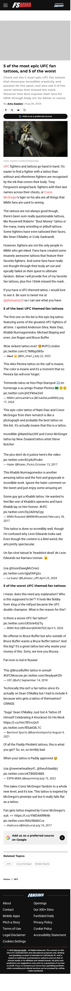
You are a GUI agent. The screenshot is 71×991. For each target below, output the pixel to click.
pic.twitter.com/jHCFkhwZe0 (23, 393)
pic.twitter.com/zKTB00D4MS (23, 773)
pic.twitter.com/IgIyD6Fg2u (22, 573)
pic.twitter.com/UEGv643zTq (23, 623)
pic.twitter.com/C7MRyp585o (23, 351)
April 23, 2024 (48, 578)
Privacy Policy (43, 922)
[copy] (24, 110)
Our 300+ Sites (44, 909)
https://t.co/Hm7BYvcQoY (21, 722)
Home (6, 879)
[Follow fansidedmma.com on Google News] (62, 837)
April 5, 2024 (55, 628)
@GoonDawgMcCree (23, 568)
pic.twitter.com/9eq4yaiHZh (43, 675)
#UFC (43, 507)
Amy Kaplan (15, 103)
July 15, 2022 (48, 778)
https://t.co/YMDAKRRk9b (32, 815)
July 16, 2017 (44, 825)
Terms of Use (12, 928)
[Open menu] (5, 5)
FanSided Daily (44, 916)
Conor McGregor (24, 864)
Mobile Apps (11, 916)
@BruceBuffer (19, 670)
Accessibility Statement (50, 935)
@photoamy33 (13, 300)
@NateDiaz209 (28, 434)
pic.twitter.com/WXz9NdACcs (23, 820)
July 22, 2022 (43, 356)
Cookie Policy (43, 928)
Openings (40, 903)
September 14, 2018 (35, 680)
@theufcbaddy (47, 768)
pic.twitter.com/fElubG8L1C (22, 727)
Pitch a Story (11, 922)
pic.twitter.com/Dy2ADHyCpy (23, 512)
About (7, 903)
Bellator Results (42, 864)
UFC (6, 166)
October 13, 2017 (46, 464)
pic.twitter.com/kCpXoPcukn (23, 460)
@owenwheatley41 (22, 768)
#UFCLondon (51, 346)
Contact (8, 909)
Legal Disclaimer (14, 935)
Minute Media (20, 950)
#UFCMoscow (13, 675)
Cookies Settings (14, 941)
